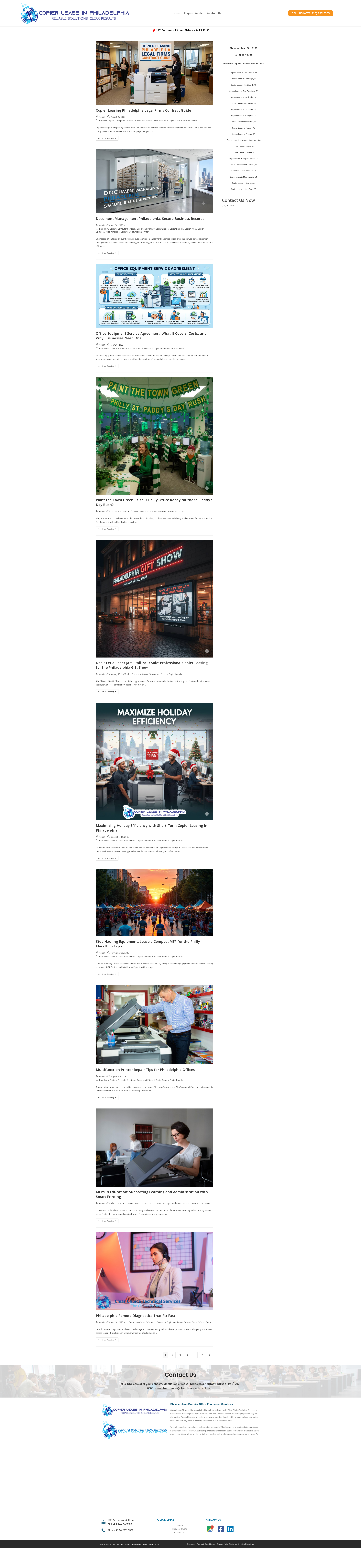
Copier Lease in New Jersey (243, 183)
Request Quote (193, 13)
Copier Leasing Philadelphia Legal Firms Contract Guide (143, 110)
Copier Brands (176, 228)
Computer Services (124, 120)
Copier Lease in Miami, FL (243, 152)
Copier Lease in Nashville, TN (243, 97)
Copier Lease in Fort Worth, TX (243, 85)
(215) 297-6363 (228, 205)
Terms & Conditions (206, 1544)
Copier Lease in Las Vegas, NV (243, 103)
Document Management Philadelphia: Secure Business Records (150, 218)
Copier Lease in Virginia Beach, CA (243, 158)
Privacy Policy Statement (228, 1544)
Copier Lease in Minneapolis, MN (243, 177)
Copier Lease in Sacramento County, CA (243, 140)
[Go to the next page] (209, 1355)
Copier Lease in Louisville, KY (243, 109)
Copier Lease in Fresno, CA (243, 134)
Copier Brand (162, 228)
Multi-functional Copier (164, 120)
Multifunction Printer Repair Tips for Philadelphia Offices (145, 1069)
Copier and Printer (143, 120)
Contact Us (214, 13)
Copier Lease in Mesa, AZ (243, 146)
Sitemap (191, 1544)
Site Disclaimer (247, 1544)
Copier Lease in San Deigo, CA (243, 78)
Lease (176, 13)
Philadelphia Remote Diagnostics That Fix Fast (135, 1315)
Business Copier (106, 120)
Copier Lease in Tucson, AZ (243, 128)
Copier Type (190, 228)
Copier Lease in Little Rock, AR (243, 189)
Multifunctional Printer (187, 120)
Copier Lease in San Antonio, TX (243, 72)
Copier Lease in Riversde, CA (243, 170)
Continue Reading (108, 137)
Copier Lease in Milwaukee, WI (244, 121)
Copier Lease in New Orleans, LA (243, 164)
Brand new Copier (107, 228)
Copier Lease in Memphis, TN (243, 115)
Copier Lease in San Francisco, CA (243, 91)
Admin (102, 117)
